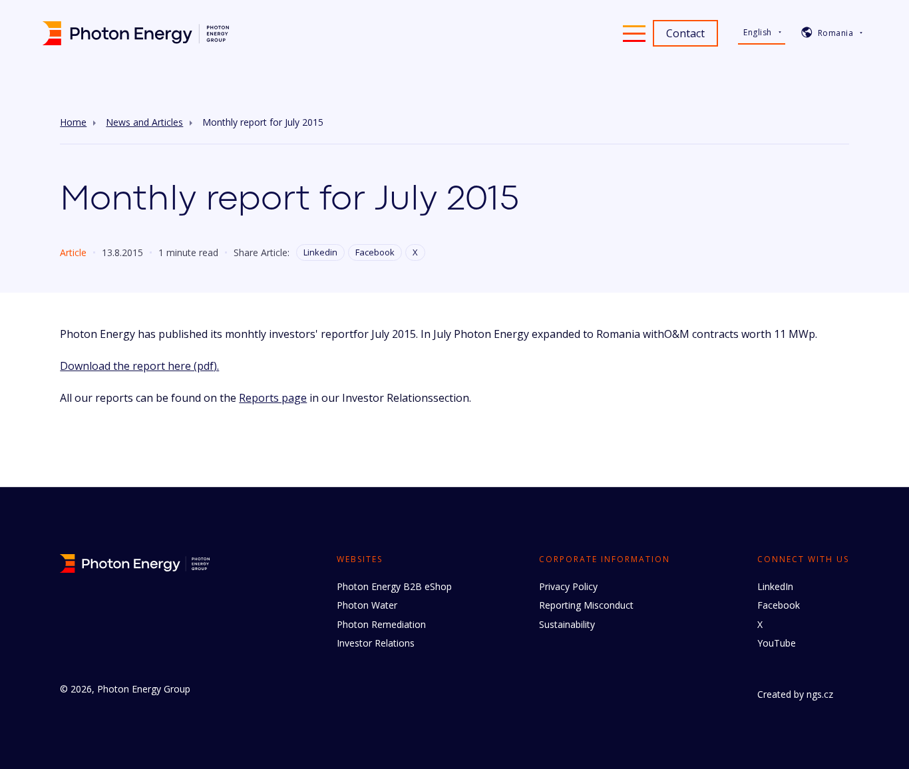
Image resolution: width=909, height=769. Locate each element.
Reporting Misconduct (586, 605)
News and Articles (144, 122)
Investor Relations (376, 643)
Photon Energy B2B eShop (394, 586)
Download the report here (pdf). (139, 366)
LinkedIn (775, 586)
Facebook (375, 252)
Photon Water (367, 605)
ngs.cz (820, 694)
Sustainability (567, 624)
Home (73, 122)
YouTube (776, 643)
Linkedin (320, 252)
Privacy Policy (568, 586)
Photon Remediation (381, 624)
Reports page (273, 397)
